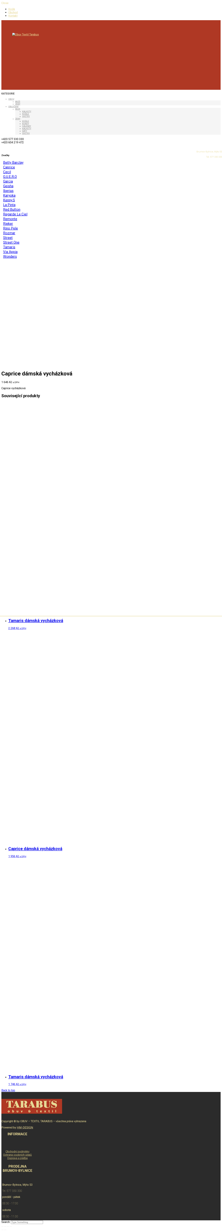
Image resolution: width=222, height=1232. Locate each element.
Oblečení (13, 106)
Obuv (11, 99)
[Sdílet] (5, 1226)
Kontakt (13, 15)
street (8, 238)
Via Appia (10, 252)
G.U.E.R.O (10, 177)
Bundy (25, 123)
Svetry (26, 116)
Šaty (24, 131)
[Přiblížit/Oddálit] (11, 1226)
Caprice (9, 167)
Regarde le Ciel (15, 214)
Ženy (17, 104)
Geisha (8, 186)
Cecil (7, 172)
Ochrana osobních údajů (17, 1154)
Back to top (8, 1090)
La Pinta (9, 205)
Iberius (8, 191)
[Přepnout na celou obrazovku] (8, 1226)
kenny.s (9, 200)
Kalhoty (26, 111)
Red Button (11, 209)
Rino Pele (10, 228)
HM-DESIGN (25, 1127)
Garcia (8, 181)
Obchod (13, 12)
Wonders (10, 256)
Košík (11, 9)
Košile (25, 114)
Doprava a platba (17, 1158)
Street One (11, 242)
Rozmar (9, 233)
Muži (17, 101)
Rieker (8, 223)
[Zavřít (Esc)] (2, 1226)
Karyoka (9, 195)
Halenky (26, 126)
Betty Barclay (13, 162)
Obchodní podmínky (17, 1151)
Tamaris (9, 247)
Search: (6, 1222)
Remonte (10, 219)
